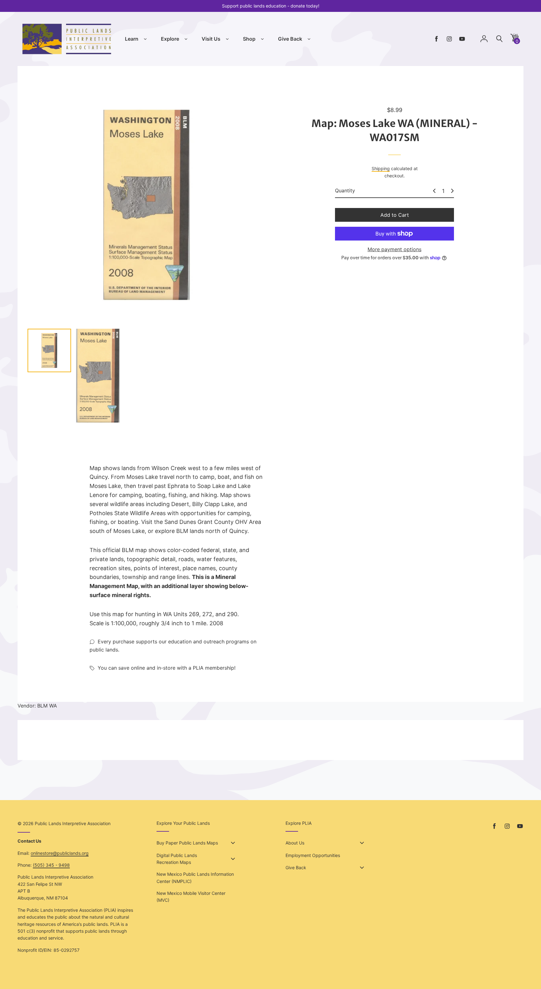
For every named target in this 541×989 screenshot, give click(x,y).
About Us (295, 842)
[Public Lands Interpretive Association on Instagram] (449, 39)
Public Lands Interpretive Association (73, 823)
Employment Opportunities (313, 855)
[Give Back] (309, 39)
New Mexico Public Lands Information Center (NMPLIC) (195, 877)
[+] (452, 191)
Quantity (345, 191)
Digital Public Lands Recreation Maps (177, 859)
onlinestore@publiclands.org (60, 853)
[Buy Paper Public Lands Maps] (233, 843)
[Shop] (262, 39)
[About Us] (362, 843)
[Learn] (145, 39)
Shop (249, 39)
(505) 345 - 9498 (51, 865)
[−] (434, 191)
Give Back (290, 39)
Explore (170, 39)
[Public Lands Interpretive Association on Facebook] (436, 39)
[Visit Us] (227, 39)
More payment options (394, 249)
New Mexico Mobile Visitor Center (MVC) (191, 896)
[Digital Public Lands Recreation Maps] (233, 859)
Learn (131, 39)
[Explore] (186, 39)
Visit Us (211, 39)
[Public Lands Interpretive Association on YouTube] (462, 39)
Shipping (381, 168)
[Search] (499, 39)
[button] (514, 40)
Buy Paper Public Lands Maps (187, 842)
